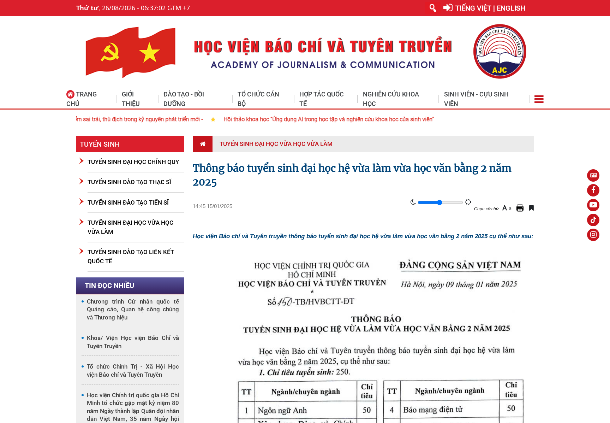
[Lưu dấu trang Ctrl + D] (531, 208)
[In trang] (521, 208)
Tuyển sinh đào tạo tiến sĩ (128, 202)
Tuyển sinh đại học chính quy (133, 161)
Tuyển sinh (100, 144)
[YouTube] (593, 205)
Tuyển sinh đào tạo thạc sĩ (129, 182)
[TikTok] (593, 220)
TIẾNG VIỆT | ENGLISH (490, 8)
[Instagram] (593, 235)
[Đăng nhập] (448, 8)
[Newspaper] (593, 175)
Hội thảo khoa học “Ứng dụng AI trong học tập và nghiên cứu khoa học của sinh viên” (195, 119)
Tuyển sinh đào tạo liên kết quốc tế (131, 256)
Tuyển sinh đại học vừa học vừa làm (130, 227)
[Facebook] (593, 190)
